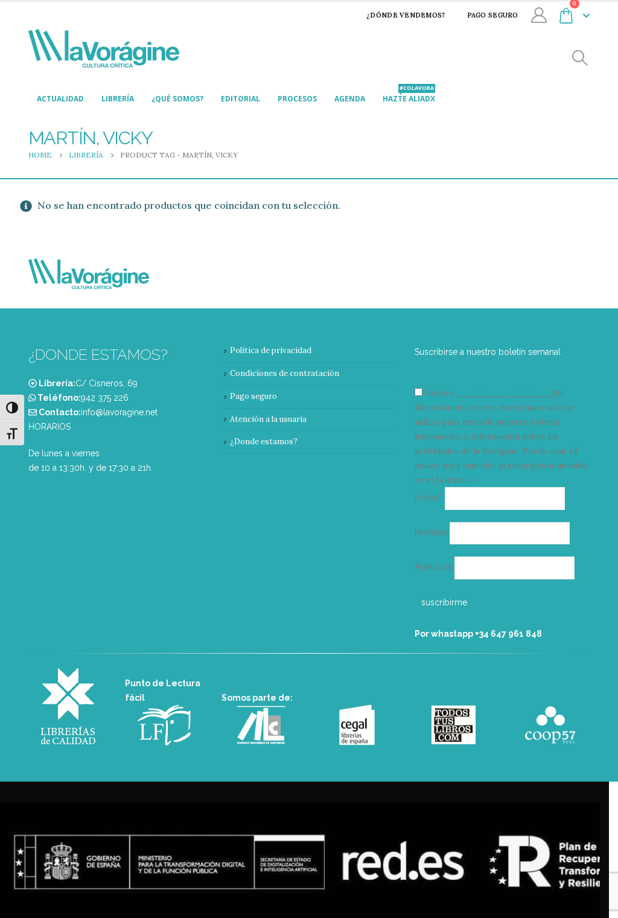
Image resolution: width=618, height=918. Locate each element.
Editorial (240, 99)
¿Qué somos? (177, 99)
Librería (117, 99)
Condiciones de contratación (284, 373)
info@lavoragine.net (119, 412)
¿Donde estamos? (264, 441)
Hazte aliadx (409, 96)
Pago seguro (492, 15)
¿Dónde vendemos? (405, 15)
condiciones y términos (503, 392)
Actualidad (60, 99)
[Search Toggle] (580, 58)
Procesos (297, 99)
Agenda (349, 99)
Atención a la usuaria (268, 419)
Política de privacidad (270, 350)
